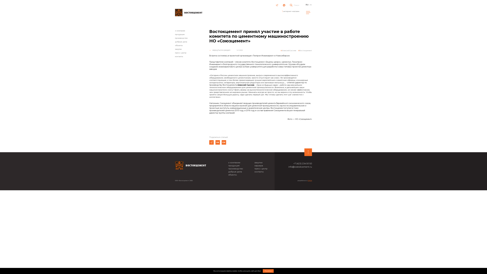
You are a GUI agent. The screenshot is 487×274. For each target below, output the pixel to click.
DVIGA (310, 180)
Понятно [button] (268, 271)
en (311, 5)
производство (181, 38)
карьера (258, 165)
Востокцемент (305, 50)
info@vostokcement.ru (300, 167)
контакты (179, 56)
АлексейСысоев (289, 50)
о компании (180, 31)
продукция (180, 34)
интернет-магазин (291, 11)
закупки (178, 49)
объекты (179, 45)
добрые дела (181, 42)
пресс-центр (180, 53)
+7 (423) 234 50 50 (302, 163)
